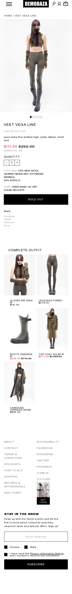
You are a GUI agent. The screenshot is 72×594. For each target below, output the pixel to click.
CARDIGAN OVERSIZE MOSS (20, 409)
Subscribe (36, 564)
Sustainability (48, 441)
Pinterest (9, 222)
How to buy (13, 470)
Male (33, 547)
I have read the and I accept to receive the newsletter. (37, 555)
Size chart (12, 492)
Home (8, 15)
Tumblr (43, 472)
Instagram (45, 454)
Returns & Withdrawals (14, 484)
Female (15, 547)
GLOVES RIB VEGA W (21, 302)
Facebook (9, 216)
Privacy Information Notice (47, 554)
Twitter (8, 219)
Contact (11, 447)
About (9, 441)
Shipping (11, 476)
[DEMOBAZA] (36, 3)
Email (7, 225)
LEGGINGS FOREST (51, 301)
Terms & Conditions (13, 456)
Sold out (36, 199)
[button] (9, 4)
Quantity (12, 157)
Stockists (12, 464)
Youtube (43, 479)
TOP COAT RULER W (51, 354)
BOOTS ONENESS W (21, 355)
